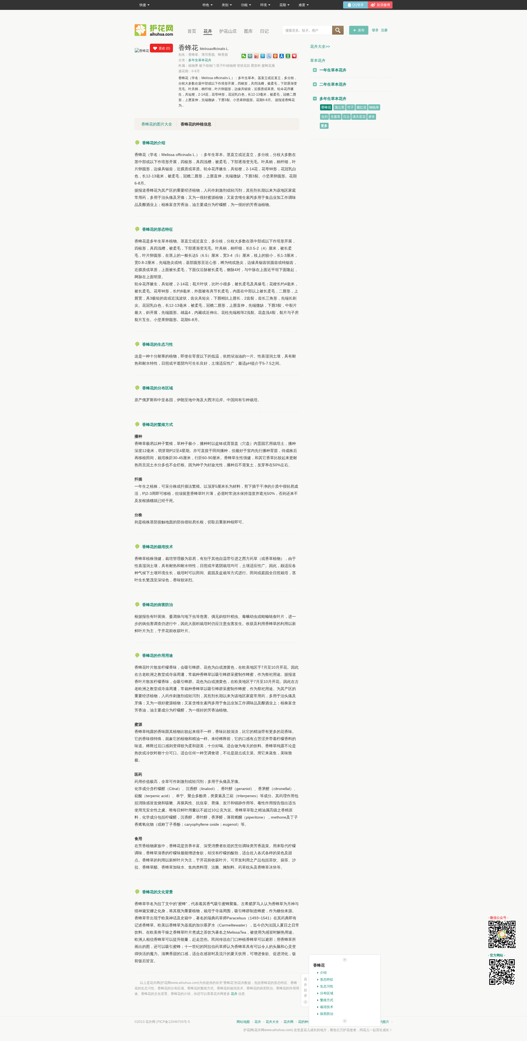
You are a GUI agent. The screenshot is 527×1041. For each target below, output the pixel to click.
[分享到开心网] (275, 56)
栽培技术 (326, 1007)
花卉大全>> (320, 46)
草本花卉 (318, 60)
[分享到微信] (244, 56)
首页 (191, 31)
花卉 (207, 31)
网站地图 (243, 1022)
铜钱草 (374, 107)
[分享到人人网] (281, 56)
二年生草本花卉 (332, 84)
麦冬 (371, 117)
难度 (302, 5)
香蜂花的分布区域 (157, 388)
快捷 (142, 5)
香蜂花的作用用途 (157, 655)
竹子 (350, 107)
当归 (324, 117)
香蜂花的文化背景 (157, 892)
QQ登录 (358, 5)
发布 (361, 30)
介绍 (323, 973)
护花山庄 (228, 31)
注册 (384, 30)
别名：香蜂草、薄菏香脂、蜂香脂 (203, 55)
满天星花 (359, 117)
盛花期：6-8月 (189, 71)
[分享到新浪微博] (256, 56)
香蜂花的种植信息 (196, 124)
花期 (282, 5)
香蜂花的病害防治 (157, 604)
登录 (375, 30)
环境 (263, 5)
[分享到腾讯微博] (262, 56)
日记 (264, 31)
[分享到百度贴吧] (269, 56)
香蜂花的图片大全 (156, 124)
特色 (206, 5)
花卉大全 (272, 1022)
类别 (225, 5)
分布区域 (326, 993)
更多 (324, 126)
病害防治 (326, 1014)
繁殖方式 (326, 1000)
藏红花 (361, 107)
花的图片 (382, 1022)
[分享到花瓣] (294, 56)
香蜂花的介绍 (153, 143)
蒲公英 (339, 107)
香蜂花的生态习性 (157, 344)
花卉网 (155, 30)
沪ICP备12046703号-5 (173, 1022)
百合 (346, 117)
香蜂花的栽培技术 (157, 547)
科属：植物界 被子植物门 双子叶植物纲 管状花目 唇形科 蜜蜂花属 (226, 66)
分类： (194, 60)
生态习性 (326, 986)
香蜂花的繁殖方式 (157, 424)
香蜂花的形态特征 (157, 229)
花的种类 (304, 1022)
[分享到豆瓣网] (288, 56)
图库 (248, 31)
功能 (244, 5)
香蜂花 (326, 107)
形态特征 (326, 979)
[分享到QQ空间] (250, 56)
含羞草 (335, 117)
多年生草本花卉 (199, 60)
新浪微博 (383, 5)
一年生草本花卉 (332, 70)
